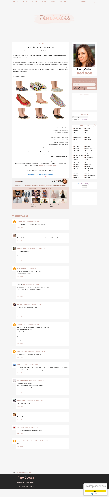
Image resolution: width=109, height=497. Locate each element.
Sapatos (76, 170)
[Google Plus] (86, 74)
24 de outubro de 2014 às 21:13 (29, 364)
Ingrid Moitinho (21, 400)
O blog (22, 482)
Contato (63, 1)
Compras (87, 137)
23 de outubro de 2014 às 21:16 (27, 268)
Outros (87, 159)
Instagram (45, 176)
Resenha (76, 166)
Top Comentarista (90, 175)
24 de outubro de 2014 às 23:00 (34, 400)
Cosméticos (77, 137)
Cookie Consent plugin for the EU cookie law (95, 494)
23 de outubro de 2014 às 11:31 (31, 221)
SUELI (18, 364)
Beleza (34, 1)
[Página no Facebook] (80, 74)
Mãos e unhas (78, 155)
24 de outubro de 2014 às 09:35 (30, 284)
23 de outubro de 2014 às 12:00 (35, 235)
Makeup (87, 155)
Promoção (77, 162)
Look (75, 153)
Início (15, 1)
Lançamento (89, 150)
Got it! (95, 491)
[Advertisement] (54, 38)
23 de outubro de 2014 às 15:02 (36, 248)
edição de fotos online (78, 143)
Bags (86, 130)
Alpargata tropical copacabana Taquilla (59, 144)
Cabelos (87, 135)
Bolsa (76, 132)
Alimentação (78, 128)
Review (76, 168)
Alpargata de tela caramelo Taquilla (60, 137)
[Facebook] (28, 186)
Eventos (87, 146)
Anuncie (32, 482)
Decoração (88, 139)
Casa (75, 135)
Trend (76, 175)
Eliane (18, 427)
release (87, 166)
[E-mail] (91, 74)
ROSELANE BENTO (22, 351)
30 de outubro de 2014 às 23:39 (29, 427)
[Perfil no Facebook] (78, 74)
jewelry (76, 148)
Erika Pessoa (20, 414)
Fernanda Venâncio (22, 248)
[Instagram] (83, 74)
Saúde (53, 1)
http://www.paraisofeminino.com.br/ (47, 165)
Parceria (76, 159)
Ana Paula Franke (22, 380)
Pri (18, 268)
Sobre (24, 1)
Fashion (76, 146)
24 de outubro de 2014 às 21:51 (35, 380)
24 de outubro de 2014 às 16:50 (36, 351)
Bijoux (87, 132)
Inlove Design (30, 486)
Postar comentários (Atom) (24, 472)
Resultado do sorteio (89, 169)
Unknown (19, 221)
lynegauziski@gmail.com (23, 441)
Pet (86, 162)
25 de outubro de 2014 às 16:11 (32, 414)
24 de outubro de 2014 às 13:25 (32, 304)
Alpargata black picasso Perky (61, 130)
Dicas (75, 139)
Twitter (40, 176)
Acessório (88, 128)
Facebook (36, 176)
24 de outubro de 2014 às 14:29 (31, 324)
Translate (84, 119)
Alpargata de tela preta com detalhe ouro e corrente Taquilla (54, 147)
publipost (88, 164)
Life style (76, 150)
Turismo (87, 177)
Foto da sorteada (90, 148)
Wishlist (76, 177)
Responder (20, 227)
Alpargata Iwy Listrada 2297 (61, 139)
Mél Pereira (20, 304)
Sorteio (76, 173)
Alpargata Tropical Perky (62, 132)
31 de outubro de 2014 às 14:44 (39, 441)
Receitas (76, 164)
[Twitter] (35, 186)
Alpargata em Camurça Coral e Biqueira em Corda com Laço (54, 135)
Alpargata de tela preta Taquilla (61, 142)
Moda (44, 1)
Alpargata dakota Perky (62, 127)
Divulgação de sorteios (89, 143)
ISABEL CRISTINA (21, 235)
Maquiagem (89, 157)
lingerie (87, 153)
